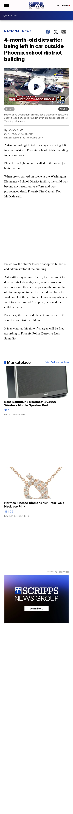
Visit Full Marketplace (57, 362)
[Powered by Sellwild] (63, 571)
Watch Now (63, 5)
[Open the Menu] (6, 5)
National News (18, 31)
